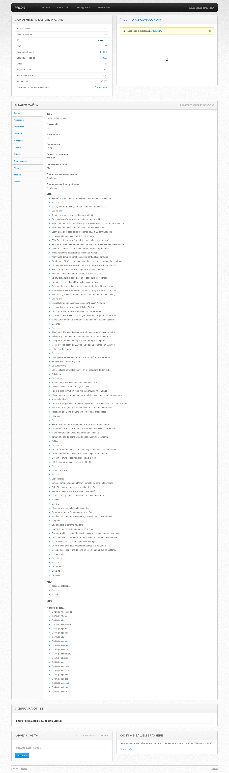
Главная (46, 7)
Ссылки (17, 147)
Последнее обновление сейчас (197, 105)
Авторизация (101, 87)
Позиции (18, 134)
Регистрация (202, 8)
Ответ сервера (20, 161)
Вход (212, 8)
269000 (103, 52)
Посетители (19, 127)
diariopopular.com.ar (142, 19)
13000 (104, 58)
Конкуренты (19, 140)
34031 (104, 75)
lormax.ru (103, 735)
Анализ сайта (64, 7)
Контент (17, 113)
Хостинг (17, 175)
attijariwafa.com (85, 735)
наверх (215, 769)
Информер (19, 120)
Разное (17, 182)
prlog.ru (24, 769)
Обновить (157, 31)
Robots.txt (18, 154)
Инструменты (84, 7)
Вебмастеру (104, 7)
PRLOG (20, 7)
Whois (16, 168)
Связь (192, 8)
